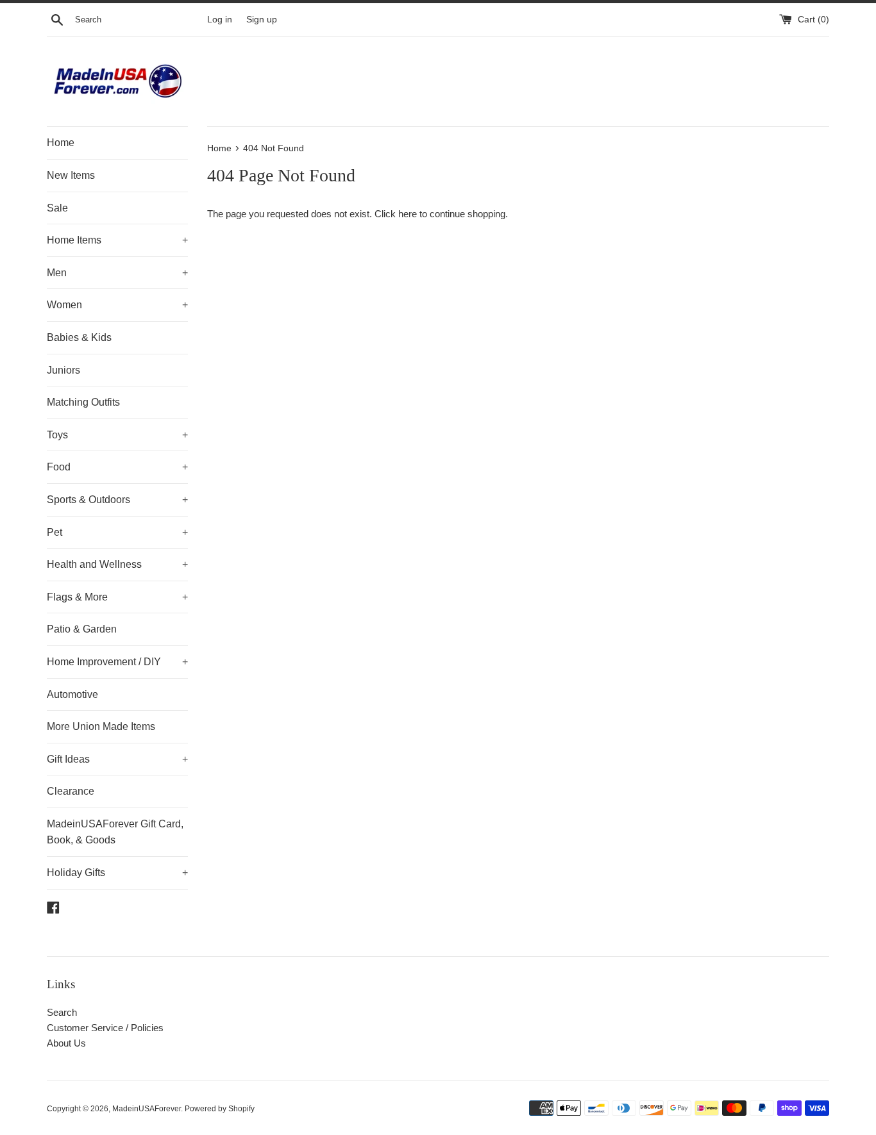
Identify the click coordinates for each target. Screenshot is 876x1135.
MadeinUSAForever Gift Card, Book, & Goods (115, 832)
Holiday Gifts (117, 872)
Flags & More (117, 597)
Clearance (70, 791)
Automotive (72, 694)
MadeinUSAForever (146, 1108)
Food (117, 466)
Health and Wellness (117, 564)
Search (62, 1012)
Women (117, 304)
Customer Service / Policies (105, 1027)
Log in (219, 19)
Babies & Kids (79, 337)
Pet (117, 532)
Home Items (117, 240)
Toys (117, 434)
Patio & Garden (82, 629)
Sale (57, 208)
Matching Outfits (83, 402)
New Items (71, 175)
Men (117, 272)
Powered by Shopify (220, 1108)
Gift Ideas (117, 759)
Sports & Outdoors (117, 499)
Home (60, 142)
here (407, 213)
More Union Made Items (101, 726)
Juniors (63, 370)
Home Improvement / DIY (117, 661)
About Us (66, 1043)
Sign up (261, 19)
